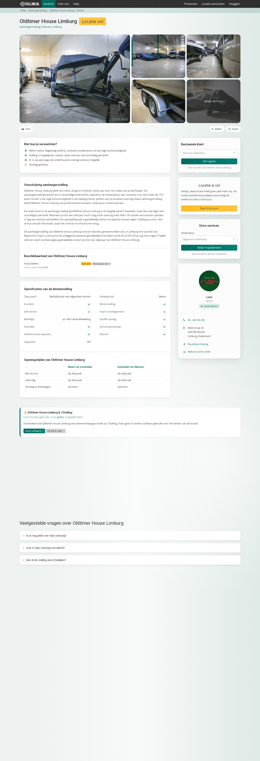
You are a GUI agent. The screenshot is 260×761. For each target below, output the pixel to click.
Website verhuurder (199, 351)
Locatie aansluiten (213, 4)
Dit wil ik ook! (54, 431)
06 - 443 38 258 (196, 320)
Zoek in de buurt (209, 208)
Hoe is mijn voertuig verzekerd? (45, 547)
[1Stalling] (30, 4)
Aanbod (48, 4)
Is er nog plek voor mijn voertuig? (46, 535)
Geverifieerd (211, 306)
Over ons (63, 4)
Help (76, 4)
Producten (190, 4)
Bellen (218, 129)
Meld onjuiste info (100, 264)
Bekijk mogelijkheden (209, 247)
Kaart (235, 129)
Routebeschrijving (198, 344)
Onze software (33, 431)
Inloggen (234, 4)
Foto (28, 129)
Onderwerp (187, 233)
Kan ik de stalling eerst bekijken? (46, 560)
